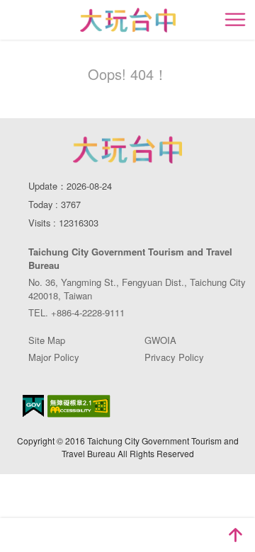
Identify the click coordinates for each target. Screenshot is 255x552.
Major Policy (53, 357)
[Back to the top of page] (235, 535)
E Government (33, 406)
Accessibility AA (78, 406)
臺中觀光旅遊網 (128, 20)
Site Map (46, 340)
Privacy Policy (174, 357)
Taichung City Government (127, 149)
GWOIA (160, 340)
